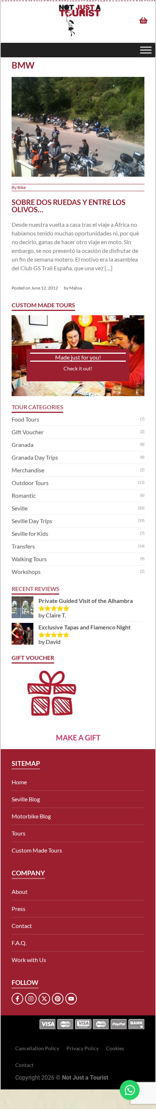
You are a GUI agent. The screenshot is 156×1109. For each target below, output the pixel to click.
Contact (22, 925)
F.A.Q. (19, 942)
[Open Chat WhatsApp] (130, 1090)
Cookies (115, 1048)
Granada (22, 444)
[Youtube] (71, 999)
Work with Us (29, 959)
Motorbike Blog (31, 816)
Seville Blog (26, 799)
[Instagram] (31, 999)
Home (19, 782)
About (20, 891)
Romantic (24, 495)
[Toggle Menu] (146, 49)
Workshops (26, 571)
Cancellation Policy (37, 1048)
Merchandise (28, 470)
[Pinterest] (57, 999)
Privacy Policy (82, 1048)
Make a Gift (78, 737)
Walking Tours (29, 558)
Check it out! (78, 368)
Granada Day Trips (35, 457)
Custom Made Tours (37, 850)
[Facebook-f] (17, 999)
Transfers (23, 546)
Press (18, 908)
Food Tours (25, 419)
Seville (20, 508)
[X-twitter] (44, 999)
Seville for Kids (30, 533)
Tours (18, 833)
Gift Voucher (28, 431)
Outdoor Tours (30, 482)
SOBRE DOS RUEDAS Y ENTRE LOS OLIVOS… (69, 206)
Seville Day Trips (32, 520)
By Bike (19, 187)
